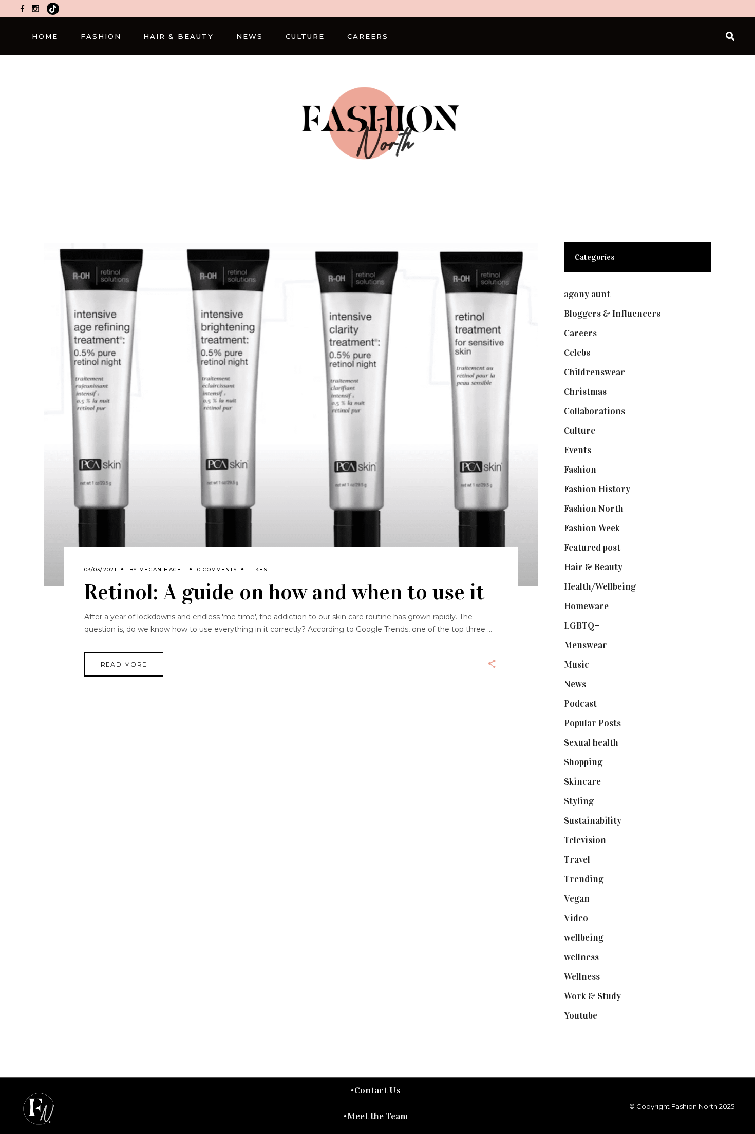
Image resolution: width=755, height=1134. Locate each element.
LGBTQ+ (582, 625)
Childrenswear (594, 372)
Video (576, 918)
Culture (579, 430)
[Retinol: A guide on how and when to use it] (291, 414)
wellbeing (583, 937)
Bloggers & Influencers (612, 313)
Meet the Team (377, 1116)
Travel (577, 859)
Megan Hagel (162, 569)
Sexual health (591, 742)
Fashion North (594, 508)
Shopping (583, 762)
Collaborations (594, 411)
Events (577, 450)
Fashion (580, 469)
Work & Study (592, 996)
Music (576, 664)
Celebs (577, 352)
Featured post (592, 547)
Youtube (580, 1015)
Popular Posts (592, 723)
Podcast (580, 703)
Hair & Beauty (593, 567)
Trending (583, 879)
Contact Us (377, 1090)
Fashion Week (592, 528)
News (575, 684)
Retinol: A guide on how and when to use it (284, 592)
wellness (581, 957)
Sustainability (592, 820)
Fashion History (597, 489)
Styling (579, 801)
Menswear (585, 645)
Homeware (586, 606)
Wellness (582, 976)
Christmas (585, 391)
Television (585, 840)
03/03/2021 (100, 569)
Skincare (582, 781)
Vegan (577, 898)
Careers (580, 333)
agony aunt (587, 294)
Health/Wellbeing (600, 586)
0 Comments (217, 569)
